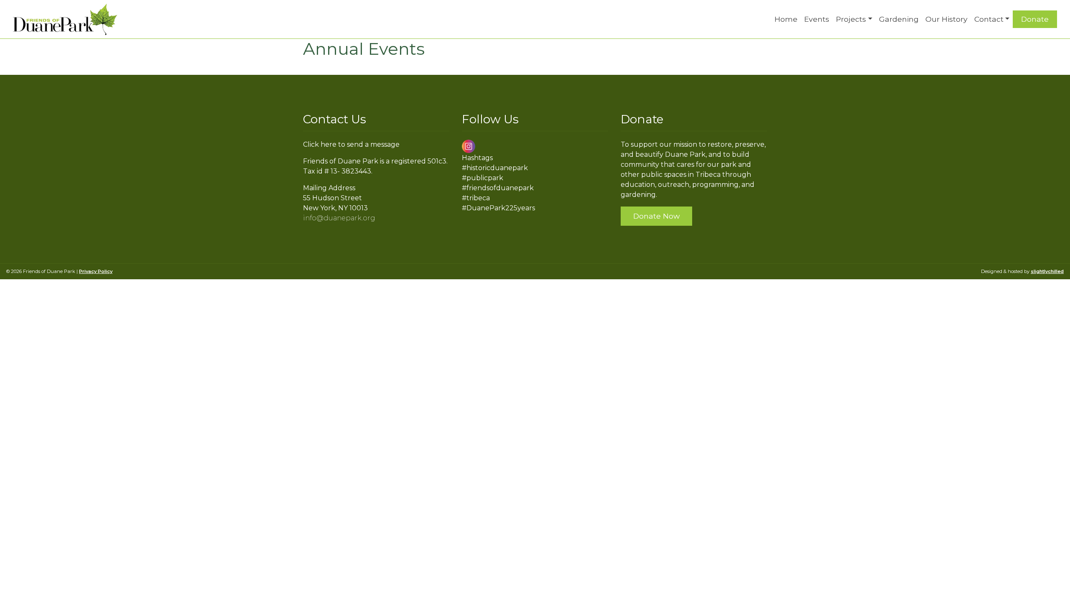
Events (816, 19)
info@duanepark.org (339, 218)
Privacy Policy (95, 271)
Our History (946, 19)
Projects (851, 19)
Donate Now (656, 216)
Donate (1035, 19)
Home (785, 19)
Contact (989, 19)
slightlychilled (1047, 271)
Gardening (899, 19)
